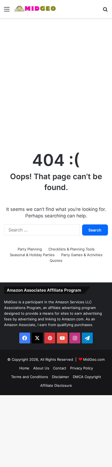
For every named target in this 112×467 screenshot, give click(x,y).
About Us (41, 368)
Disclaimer (60, 377)
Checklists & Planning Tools (71, 249)
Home (24, 368)
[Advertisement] (56, 79)
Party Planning (30, 249)
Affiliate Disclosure (56, 385)
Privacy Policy (81, 368)
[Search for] (105, 11)
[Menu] (7, 11)
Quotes (56, 260)
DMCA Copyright (87, 377)
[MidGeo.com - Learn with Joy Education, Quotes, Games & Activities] (35, 9)
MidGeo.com (94, 359)
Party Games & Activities (81, 255)
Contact (59, 368)
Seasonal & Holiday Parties (32, 255)
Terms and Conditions (29, 377)
